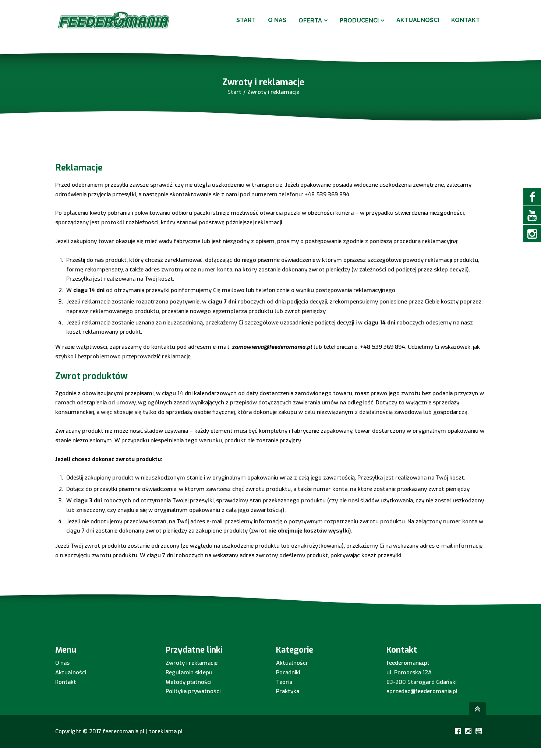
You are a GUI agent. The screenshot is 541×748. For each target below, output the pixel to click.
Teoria (284, 682)
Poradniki (288, 672)
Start (234, 92)
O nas (62, 663)
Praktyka (287, 691)
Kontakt (65, 682)
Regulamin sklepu (189, 672)
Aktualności (70, 672)
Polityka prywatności (193, 691)
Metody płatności (188, 682)
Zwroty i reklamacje (192, 663)
